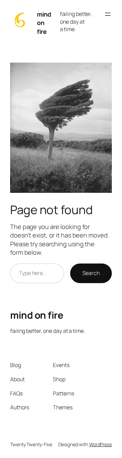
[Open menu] (108, 14)
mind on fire (44, 23)
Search (91, 273)
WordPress (100, 444)
